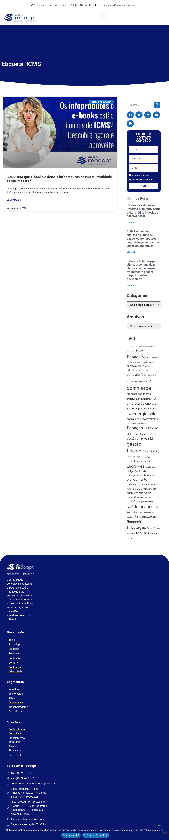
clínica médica (135, 366)
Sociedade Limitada (135, 512)
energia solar (145, 413)
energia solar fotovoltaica (142, 419)
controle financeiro (142, 374)
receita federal (149, 484)
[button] (103, 16)
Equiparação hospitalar (136, 423)
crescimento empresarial (137, 382)
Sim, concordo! (71, 835)
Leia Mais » (14, 199)
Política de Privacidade (96, 835)
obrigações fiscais (136, 471)
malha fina (150, 467)
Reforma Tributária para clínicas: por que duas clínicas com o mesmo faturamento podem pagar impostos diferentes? (142, 270)
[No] (164, 832)
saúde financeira (142, 506)
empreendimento (141, 398)
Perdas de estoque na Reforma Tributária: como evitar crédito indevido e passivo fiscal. (144, 210)
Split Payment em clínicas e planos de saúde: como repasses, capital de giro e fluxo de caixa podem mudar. (143, 238)
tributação (136, 527)
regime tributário (146, 502)
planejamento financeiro (141, 475)
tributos (142, 533)
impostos (144, 461)
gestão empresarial (140, 438)
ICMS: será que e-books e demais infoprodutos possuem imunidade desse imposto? (59, 179)
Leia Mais (131, 222)
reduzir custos (134, 489)
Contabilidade (142, 370)
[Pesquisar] (157, 105)
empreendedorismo (139, 393)
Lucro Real (136, 466)
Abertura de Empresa (135, 346)
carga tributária (147, 362)
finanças (135, 427)
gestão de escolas (146, 434)
